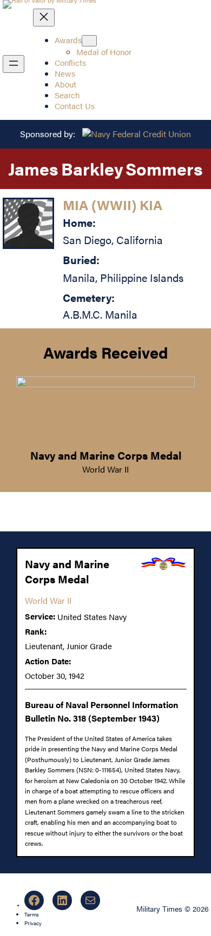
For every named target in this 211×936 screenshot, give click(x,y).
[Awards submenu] (89, 40)
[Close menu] (44, 17)
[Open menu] (13, 64)
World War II (105, 469)
